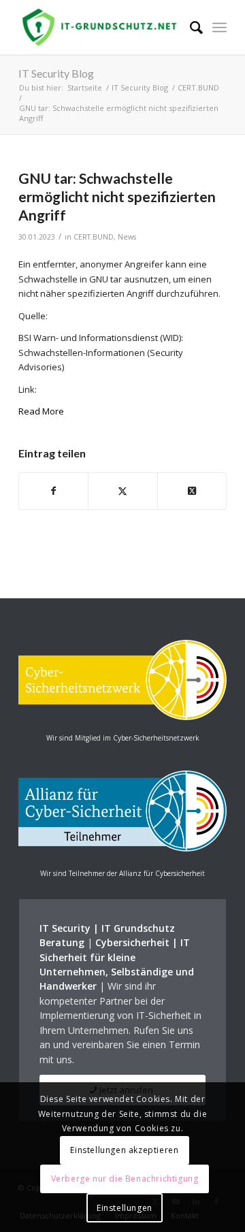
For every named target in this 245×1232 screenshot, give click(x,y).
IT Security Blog (56, 73)
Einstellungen (124, 1208)
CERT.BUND (94, 237)
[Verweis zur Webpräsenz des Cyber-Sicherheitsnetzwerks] (122, 717)
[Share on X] (192, 490)
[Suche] (189, 27)
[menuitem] (189, 27)
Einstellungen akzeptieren (124, 1150)
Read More (41, 411)
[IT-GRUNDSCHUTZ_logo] (101, 27)
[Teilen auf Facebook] (53, 490)
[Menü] (219, 27)
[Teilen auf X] (122, 490)
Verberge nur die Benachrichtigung (125, 1178)
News (127, 237)
